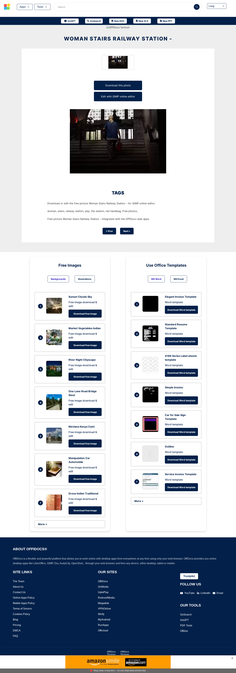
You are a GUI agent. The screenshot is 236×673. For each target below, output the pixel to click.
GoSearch (186, 614)
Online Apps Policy (24, 597)
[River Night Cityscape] (54, 375)
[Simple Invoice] (151, 401)
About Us (18, 586)
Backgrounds (58, 279)
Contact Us (19, 592)
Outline (169, 446)
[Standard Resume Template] (151, 340)
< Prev (109, 231)
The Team (18, 581)
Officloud (103, 630)
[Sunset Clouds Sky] (54, 312)
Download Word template (181, 309)
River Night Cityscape (82, 359)
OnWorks (103, 586)
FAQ (15, 636)
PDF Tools (186, 625)
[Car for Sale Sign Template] (151, 431)
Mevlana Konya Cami (82, 426)
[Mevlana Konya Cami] (54, 442)
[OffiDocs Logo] (7, 7)
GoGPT (184, 620)
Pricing (17, 625)
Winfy (101, 614)
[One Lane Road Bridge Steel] (54, 409)
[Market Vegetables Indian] (54, 344)
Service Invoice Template (181, 474)
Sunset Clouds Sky (80, 296)
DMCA (17, 630)
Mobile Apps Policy (24, 603)
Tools (40, 6)
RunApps (103, 625)
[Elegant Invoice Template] (151, 310)
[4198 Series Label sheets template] (151, 372)
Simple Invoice (174, 387)
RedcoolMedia (106, 597)
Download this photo (118, 85)
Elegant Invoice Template (181, 296)
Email (220, 593)
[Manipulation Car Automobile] (54, 476)
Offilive (184, 631)
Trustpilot (189, 576)
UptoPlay (103, 592)
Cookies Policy (21, 614)
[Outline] (151, 460)
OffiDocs (103, 581)
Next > (126, 231)
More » (42, 524)
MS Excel (179, 279)
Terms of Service (22, 608)
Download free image (85, 313)
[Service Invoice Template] (151, 488)
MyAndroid (104, 619)
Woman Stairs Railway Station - (118, 39)
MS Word (156, 279)
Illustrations (84, 279)
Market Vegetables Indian (85, 328)
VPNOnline (104, 608)
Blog (15, 619)
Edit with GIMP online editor (118, 96)
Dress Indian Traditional (83, 493)
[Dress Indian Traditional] (54, 509)
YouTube (189, 593)
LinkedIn (205, 593)
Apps (23, 6)
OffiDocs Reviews (111, 652)
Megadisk (103, 603)
